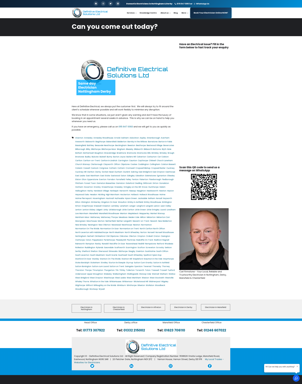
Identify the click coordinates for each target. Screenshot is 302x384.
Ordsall (149, 236)
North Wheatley (132, 232)
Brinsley (163, 153)
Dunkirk (126, 171)
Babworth (90, 141)
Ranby (98, 243)
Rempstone (150, 243)
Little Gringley (153, 209)
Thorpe (88, 270)
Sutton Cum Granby (143, 262)
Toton (148, 270)
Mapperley (144, 213)
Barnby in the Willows (137, 141)
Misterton (151, 217)
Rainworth (80, 243)
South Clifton (162, 251)
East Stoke (105, 175)
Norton (143, 232)
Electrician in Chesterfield (119, 308)
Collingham (155, 164)
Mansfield (93, 213)
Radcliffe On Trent (144, 240)
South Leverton (82, 255)
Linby (105, 209)
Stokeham (95, 262)
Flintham (79, 183)
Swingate (129, 266)
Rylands (99, 247)
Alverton (79, 137)
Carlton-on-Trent (91, 160)
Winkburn (121, 285)
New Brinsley (81, 224)
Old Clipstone (112, 236)
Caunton (133, 160)
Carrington (123, 160)
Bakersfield (111, 141)
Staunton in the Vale (153, 258)
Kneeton (106, 206)
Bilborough (80, 149)
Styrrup (129, 262)
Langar (132, 206)
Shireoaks (113, 251)
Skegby (131, 251)
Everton (102, 179)
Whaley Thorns (82, 281)
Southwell (122, 255)
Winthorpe (132, 285)
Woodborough (82, 289)
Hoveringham (99, 198)
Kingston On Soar (109, 202)
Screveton (150, 247)
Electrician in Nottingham (86, 308)
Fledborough (168, 179)
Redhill (141, 243)
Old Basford (99, 236)
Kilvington (85, 202)
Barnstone (153, 141)
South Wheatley (135, 255)
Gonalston (164, 183)
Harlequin (114, 190)
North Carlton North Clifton (152, 228)
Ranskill (105, 243)
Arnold (117, 137)
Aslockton (134, 137)
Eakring (134, 171)
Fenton (135, 179)
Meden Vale (133, 217)
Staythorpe (168, 258)
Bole (169, 149)
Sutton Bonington (83, 266)
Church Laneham (165, 160)
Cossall (86, 168)
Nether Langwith (124, 221)
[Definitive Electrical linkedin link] (131, 365)
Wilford (89, 285)
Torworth (139, 270)
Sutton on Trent (117, 266)
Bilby (88, 149)
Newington (93, 224)
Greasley (118, 187)
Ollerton (132, 236)
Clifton (117, 164)
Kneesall (98, 206)
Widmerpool (154, 281)
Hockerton (125, 194)
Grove (144, 187)
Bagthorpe (100, 141)
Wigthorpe (80, 285)
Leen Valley (166, 206)
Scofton (141, 247)
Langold (149, 206)
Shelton (94, 251)
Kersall (159, 198)
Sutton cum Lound (100, 266)
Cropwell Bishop (142, 168)
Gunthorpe (153, 187)
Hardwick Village (101, 190)
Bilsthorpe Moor (108, 149)
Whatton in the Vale (99, 281)
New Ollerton (105, 224)
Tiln (117, 270)
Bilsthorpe (96, 149)
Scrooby (160, 247)
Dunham (118, 171)
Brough (171, 153)
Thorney (166, 266)
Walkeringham (119, 274)
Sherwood (103, 251)
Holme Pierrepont (83, 198)
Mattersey (95, 217)
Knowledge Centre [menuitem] (148, 13)
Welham (164, 274)
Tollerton (130, 270)
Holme (162, 194)
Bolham (78, 153)
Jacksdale (142, 198)
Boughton (98, 153)
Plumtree (131, 240)
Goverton (88, 187)
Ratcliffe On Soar (117, 243)
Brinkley (155, 153)
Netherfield (110, 221)
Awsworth (80, 141)
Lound (163, 209)
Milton (143, 217)
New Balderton (165, 221)
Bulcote (95, 156)
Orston (156, 236)
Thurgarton (109, 270)
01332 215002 (134, 330)
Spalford (147, 255)
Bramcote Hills (144, 153)
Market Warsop (157, 213)
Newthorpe (127, 224)
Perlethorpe (109, 240)
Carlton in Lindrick (109, 160)
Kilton (77, 202)
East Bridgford (145, 171)
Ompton (141, 236)
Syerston (138, 266)
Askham (125, 137)
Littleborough (115, 209)
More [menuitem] (185, 15)
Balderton (122, 141)
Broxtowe (79, 156)
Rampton (90, 243)
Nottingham (80, 236)
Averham (165, 137)
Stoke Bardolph (82, 262)
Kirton (78, 206)
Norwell (151, 232)
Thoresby (156, 266)
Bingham (121, 149)
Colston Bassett (168, 164)
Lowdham (171, 209)
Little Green (140, 209)
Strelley (104, 262)
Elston (78, 179)
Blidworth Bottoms (152, 149)
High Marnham (112, 194)
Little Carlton (128, 209)
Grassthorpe (107, 187)
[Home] (90, 12)
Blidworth (138, 149)
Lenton (78, 209)
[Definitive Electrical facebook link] (210, 365)
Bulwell (102, 156)
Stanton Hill (127, 258)
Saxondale (109, 247)
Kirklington (167, 202)
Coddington (143, 164)
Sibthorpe (123, 251)
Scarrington (131, 247)
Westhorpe (109, 277)
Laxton (157, 206)
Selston (168, 247)
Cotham (113, 168)
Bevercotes (168, 145)
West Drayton (96, 277)
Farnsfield (120, 179)
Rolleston (79, 247)
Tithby (122, 270)
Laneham (124, 206)
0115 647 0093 (183, 3)
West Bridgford (82, 277)
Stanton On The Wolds (110, 258)
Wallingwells (132, 274)
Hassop (132, 190)
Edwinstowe (150, 175)
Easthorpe (170, 171)
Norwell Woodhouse (164, 232)
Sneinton (140, 251)
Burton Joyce (119, 156)
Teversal (147, 266)
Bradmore (121, 153)
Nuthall (90, 236)
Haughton (141, 190)
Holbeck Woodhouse (149, 194)
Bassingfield (80, 145)
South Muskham (97, 255)
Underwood (80, 274)
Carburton (152, 156)
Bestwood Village (154, 145)
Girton (155, 183)
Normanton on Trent (129, 228)
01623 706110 (174, 330)
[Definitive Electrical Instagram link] (171, 365)
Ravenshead (131, 243)
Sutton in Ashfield (161, 262)
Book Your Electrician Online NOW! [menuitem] (211, 12)
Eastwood (115, 175)
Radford (157, 240)
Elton (84, 179)
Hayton (170, 190)
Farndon (111, 179)
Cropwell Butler (158, 168)
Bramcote (131, 153)
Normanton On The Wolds (87, 228)
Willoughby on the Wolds (104, 285)
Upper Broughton (95, 274)
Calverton (141, 156)
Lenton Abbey (88, 209)
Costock (95, 168)
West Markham (134, 277)
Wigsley (164, 281)
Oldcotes (124, 236)
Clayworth (108, 164)
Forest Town (90, 183)
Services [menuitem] (132, 15)
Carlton (78, 160)
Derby (98, 171)
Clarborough (97, 164)
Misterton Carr (163, 217)
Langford (140, 206)
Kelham (151, 198)
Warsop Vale (145, 274)
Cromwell (130, 168)
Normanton (146, 224)
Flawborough (155, 179)
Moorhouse (91, 221)
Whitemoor (127, 281)
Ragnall (165, 240)
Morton (101, 221)
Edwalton (140, 175)
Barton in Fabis (165, 141)
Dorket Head (108, 171)
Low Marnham (81, 213)
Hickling (101, 194)
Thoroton (79, 270)
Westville (169, 277)
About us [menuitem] (166, 15)
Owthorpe (80, 240)
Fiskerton (143, 179)
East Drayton (159, 171)
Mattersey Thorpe (109, 217)
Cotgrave (103, 168)
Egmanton (161, 175)
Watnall (155, 274)
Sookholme (150, 251)
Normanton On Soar (109, 228)
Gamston (120, 183)
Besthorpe (141, 145)
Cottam (121, 168)
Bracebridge (110, 153)
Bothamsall (88, 153)
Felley (128, 179)
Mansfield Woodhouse (109, 213)
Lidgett (99, 209)
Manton (123, 213)
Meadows (123, 217)
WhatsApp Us (202, 3)
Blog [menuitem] (176, 13)
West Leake (120, 277)
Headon (93, 194)
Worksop (93, 289)
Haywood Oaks (82, 194)
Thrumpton (97, 270)
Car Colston (163, 156)
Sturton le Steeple (117, 262)
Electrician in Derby (183, 307)
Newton (136, 224)
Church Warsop (82, 164)
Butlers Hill (131, 156)
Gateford (130, 183)
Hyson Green (131, 198)
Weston (145, 277)
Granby (97, 187)
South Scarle (111, 255)
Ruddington (90, 247)
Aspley (143, 137)
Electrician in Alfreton (151, 307)
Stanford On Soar (83, 258)
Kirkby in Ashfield (135, 202)
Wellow (172, 274)
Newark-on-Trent (141, 221)
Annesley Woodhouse (103, 137)
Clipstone (125, 164)
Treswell (155, 270)
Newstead (116, 224)
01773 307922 (94, 330)
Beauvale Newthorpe (104, 145)
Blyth (164, 149)
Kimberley (96, 202)
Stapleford (138, 258)
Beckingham (121, 145)
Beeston (131, 145)
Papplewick (97, 240)
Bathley (90, 145)
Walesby (108, 274)
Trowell (163, 270)
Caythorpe (143, 160)
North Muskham (116, 232)
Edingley (131, 175)
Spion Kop (156, 255)
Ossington (165, 236)
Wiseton (141, 285)
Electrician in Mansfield (215, 307)
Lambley (115, 206)
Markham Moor (82, 217)
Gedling (138, 183)
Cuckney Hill (80, 171)
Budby (88, 156)
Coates (133, 164)
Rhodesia (169, 243)
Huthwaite (119, 198)
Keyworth (167, 198)
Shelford (86, 251)
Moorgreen (80, 221)
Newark (153, 221)
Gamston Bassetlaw (106, 183)
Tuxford (171, 270)
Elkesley (171, 175)
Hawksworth (152, 190)
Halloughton (80, 190)
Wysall (102, 289)
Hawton (162, 190)
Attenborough (153, 137)
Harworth (123, 190)
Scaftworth (119, 247)
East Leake (80, 175)
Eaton (123, 175)
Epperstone (92, 179)
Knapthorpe (87, 206)
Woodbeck (160, 285)
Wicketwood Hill (141, 281)
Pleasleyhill (121, 240)
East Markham (92, 175)
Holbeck (135, 194)
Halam (162, 187)
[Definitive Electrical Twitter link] (92, 365)
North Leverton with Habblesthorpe (91, 232)
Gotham (79, 187)
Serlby (78, 251)
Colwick (78, 168)
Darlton (90, 171)
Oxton (88, 240)
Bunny (109, 156)
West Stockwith (157, 277)
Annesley (88, 137)
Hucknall (110, 198)
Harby (90, 190)
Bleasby (129, 149)
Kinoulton (122, 202)
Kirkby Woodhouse (152, 202)
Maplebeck (133, 213)
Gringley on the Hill (132, 187)
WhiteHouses (115, 281)
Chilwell (152, 160)
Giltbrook (147, 183)
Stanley (95, 258)
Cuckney (170, 168)
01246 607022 (215, 330)
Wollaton (150, 285)
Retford (160, 243)
